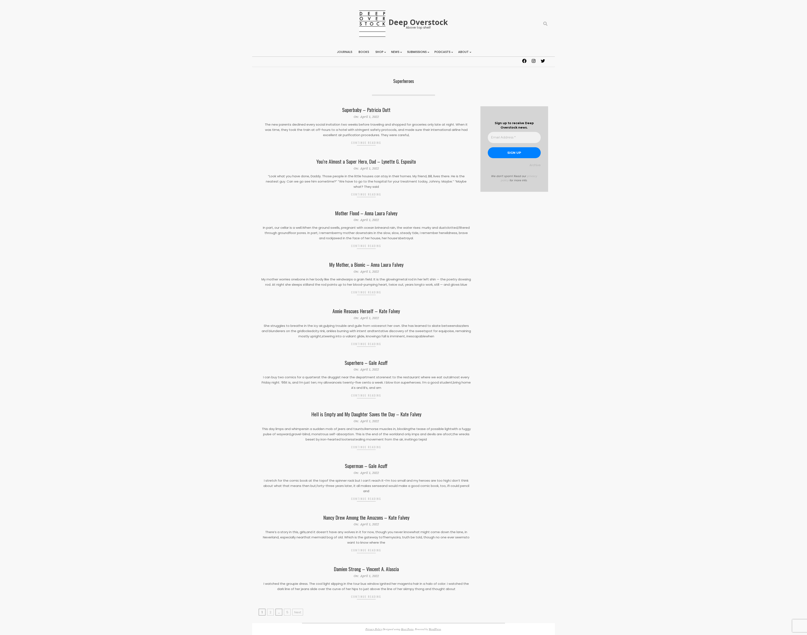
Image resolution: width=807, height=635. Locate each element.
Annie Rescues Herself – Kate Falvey (366, 311)
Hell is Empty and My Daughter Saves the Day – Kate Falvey (366, 414)
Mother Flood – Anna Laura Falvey (366, 213)
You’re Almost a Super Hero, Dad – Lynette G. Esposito (366, 161)
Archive (535, 165)
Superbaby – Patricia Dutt (366, 109)
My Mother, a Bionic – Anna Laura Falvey (366, 264)
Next (297, 612)
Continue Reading (366, 143)
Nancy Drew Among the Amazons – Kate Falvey (366, 517)
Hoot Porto (407, 629)
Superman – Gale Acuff (366, 465)
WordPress (435, 629)
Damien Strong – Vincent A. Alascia (366, 569)
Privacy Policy (373, 629)
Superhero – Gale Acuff (366, 362)
